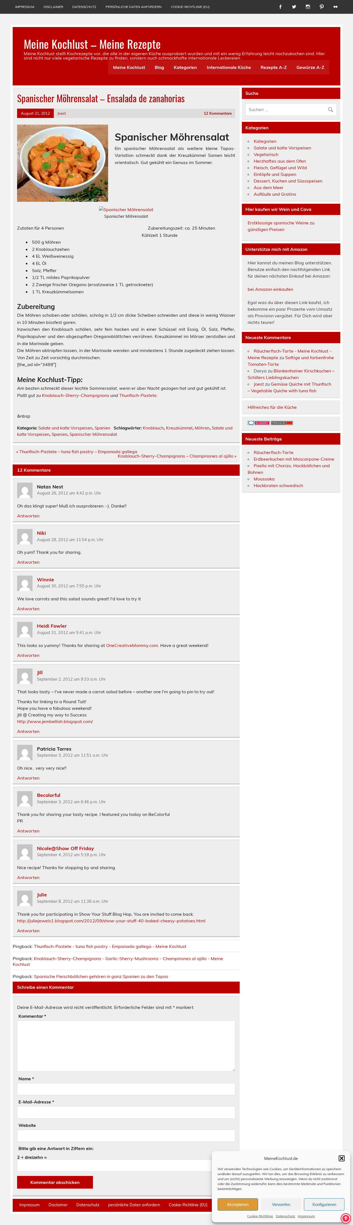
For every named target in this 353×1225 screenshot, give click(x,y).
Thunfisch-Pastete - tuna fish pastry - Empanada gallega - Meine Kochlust (110, 946)
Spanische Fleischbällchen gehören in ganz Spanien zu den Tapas (101, 976)
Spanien (102, 428)
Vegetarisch (266, 154)
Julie (42, 894)
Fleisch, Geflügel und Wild (280, 167)
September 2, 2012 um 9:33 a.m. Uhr (71, 679)
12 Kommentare (218, 113)
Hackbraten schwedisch (278, 485)
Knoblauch (153, 428)
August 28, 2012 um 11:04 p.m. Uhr (70, 539)
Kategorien (185, 67)
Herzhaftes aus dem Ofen (280, 161)
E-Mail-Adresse (36, 1102)
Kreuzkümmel (179, 428)
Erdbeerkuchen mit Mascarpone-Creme (294, 459)
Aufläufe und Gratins (275, 194)
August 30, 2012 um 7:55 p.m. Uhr (69, 586)
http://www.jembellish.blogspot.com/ (55, 721)
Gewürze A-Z (310, 67)
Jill (40, 672)
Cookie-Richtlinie (260, 1216)
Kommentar (32, 1016)
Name (26, 1078)
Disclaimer (53, 7)
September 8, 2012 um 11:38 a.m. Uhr (72, 901)
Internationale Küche (229, 67)
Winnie (45, 579)
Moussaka (264, 479)
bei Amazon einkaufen (270, 289)
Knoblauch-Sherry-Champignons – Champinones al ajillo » (177, 456)
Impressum (306, 1216)
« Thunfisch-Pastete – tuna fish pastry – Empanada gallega (76, 451)
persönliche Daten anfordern (134, 7)
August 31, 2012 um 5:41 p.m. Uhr (69, 632)
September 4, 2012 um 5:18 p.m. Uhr (71, 854)
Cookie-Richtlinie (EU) (190, 7)
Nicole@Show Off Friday (65, 848)
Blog (159, 67)
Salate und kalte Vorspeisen (65, 428)
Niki (41, 533)
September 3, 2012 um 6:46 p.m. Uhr (71, 801)
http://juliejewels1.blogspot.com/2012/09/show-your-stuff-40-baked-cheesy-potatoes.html (111, 920)
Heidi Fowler (52, 626)
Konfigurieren (324, 1204)
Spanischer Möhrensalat (93, 434)
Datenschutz (285, 1216)
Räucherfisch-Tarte (273, 452)
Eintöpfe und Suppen (275, 174)
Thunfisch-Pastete (138, 395)
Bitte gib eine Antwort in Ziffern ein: (55, 1148)
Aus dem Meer (269, 187)
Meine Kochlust (129, 67)
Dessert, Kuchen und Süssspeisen (288, 181)
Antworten (28, 516)
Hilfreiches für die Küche (272, 407)
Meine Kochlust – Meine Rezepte (92, 43)
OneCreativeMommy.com (132, 645)
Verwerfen (281, 1204)
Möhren (202, 428)
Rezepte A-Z (274, 67)
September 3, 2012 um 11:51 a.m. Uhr (72, 755)
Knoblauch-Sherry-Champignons (75, 395)
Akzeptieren (237, 1204)
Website (27, 1125)
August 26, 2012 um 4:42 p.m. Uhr (69, 493)
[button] (341, 1158)
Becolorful (48, 795)
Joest (61, 113)
